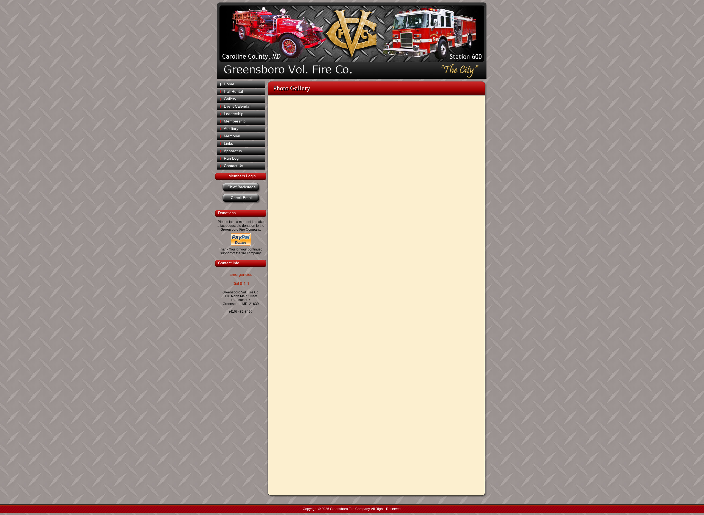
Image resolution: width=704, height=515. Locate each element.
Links (228, 143)
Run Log (231, 158)
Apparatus (233, 151)
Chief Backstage (241, 187)
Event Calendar (237, 106)
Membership (235, 121)
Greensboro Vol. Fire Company (348, 33)
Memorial (232, 136)
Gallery (230, 99)
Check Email (241, 197)
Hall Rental (233, 91)
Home (229, 84)
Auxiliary (231, 128)
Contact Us (233, 166)
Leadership (233, 113)
